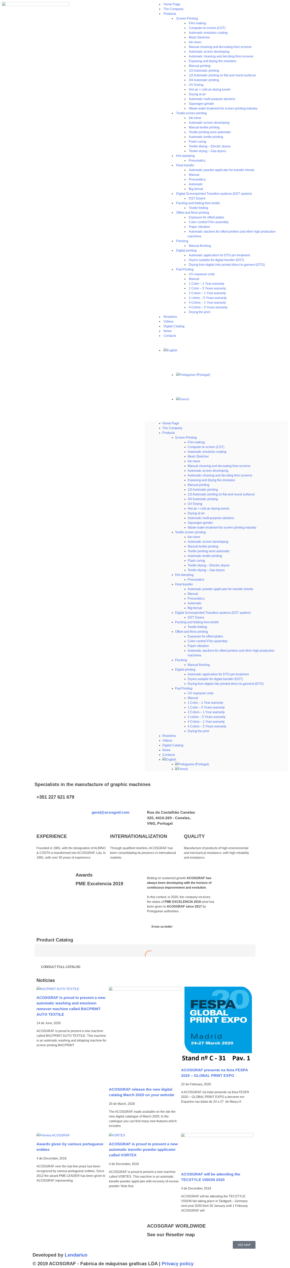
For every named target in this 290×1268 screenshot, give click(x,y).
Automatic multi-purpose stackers (211, 518)
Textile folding (197, 627)
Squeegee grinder (200, 522)
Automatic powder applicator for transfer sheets (221, 170)
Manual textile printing (203, 546)
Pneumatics (196, 579)
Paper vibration (198, 646)
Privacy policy (178, 1263)
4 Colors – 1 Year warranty (206, 721)
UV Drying (195, 503)
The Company (172, 428)
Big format (195, 608)
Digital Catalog (172, 745)
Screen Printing (186, 437)
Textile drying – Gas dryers (207, 151)
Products (170, 13)
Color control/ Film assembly (207, 641)
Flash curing (196, 560)
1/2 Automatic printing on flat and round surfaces (222, 75)
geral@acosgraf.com (110, 812)
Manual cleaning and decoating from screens (219, 466)
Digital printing (185, 669)
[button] (216, 418)
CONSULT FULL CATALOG (60, 967)
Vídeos (167, 740)
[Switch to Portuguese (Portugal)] (231, 375)
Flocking (181, 660)
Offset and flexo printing (191, 631)
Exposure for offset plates (205, 636)
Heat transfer (185, 165)
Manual (193, 593)
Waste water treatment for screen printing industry (223, 108)
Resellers (169, 735)
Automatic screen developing (208, 470)
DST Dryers (196, 617)
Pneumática (196, 598)
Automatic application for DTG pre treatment (218, 674)
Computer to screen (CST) (206, 447)
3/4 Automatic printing (203, 499)
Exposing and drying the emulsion (211, 480)
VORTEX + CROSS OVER (145, 955)
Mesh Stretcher (198, 456)
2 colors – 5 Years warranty (206, 717)
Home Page (170, 423)
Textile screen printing (190, 532)
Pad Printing (185, 269)
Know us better (161, 926)
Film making (196, 442)
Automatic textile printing (205, 556)
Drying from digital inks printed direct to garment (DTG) (227, 264)
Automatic (195, 603)
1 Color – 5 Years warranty (206, 707)
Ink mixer (194, 461)
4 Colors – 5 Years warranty (207, 726)
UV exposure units (200, 693)
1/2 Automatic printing (203, 489)
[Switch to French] (231, 399)
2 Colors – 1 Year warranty (206, 712)
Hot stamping (184, 574)
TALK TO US (211, 800)
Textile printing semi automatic (209, 551)
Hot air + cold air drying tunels (208, 508)
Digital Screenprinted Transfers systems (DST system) (213, 612)
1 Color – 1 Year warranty (205, 702)
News (166, 750)
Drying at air (196, 513)
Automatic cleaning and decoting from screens (220, 475)
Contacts (170, 335)
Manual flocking (199, 664)
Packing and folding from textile (197, 622)
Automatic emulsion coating (207, 451)
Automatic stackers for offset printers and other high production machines (232, 234)
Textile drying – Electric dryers (208, 565)
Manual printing (198, 485)
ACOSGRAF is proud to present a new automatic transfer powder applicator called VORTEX (143, 1149)
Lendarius (76, 1255)
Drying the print (199, 312)
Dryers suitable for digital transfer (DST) (215, 679)
